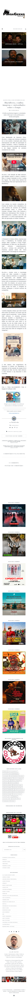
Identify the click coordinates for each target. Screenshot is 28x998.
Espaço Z (5, 859)
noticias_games (7, 787)
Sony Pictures (6, 920)
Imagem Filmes (6, 861)
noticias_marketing (8, 789)
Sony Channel (6, 918)
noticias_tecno (17, 794)
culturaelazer (7, 773)
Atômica (5, 883)
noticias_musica (20, 789)
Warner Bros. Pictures (8, 926)
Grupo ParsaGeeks (14, 992)
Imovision (5, 863)
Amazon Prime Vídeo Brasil (10, 879)
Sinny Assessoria (7, 916)
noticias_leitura (17, 787)
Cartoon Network (7, 889)
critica (5, 771)
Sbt (3, 914)
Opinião (5, 796)
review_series (16, 798)
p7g (10, 796)
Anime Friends (6, 881)
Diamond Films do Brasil (9, 857)
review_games (7, 798)
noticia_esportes (18, 778)
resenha (15, 796)
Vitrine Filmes (6, 867)
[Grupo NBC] (14, 981)
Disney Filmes (6, 891)
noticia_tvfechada (16, 780)
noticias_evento (7, 785)
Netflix (4, 903)
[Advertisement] (14, 81)
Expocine (5, 893)
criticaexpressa (13, 771)
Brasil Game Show (7, 885)
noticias (10, 431)
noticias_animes (13, 782)
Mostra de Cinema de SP (9, 901)
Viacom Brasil (6, 924)
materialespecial (7, 778)
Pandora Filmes (7, 865)
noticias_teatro (7, 794)
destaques (15, 773)
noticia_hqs (6, 780)
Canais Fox (5, 887)
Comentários (14, 110)
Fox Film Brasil (6, 897)
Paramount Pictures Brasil (10, 905)
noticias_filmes (18, 431)
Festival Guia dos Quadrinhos (10, 895)
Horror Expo (6, 899)
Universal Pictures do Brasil (10, 922)
